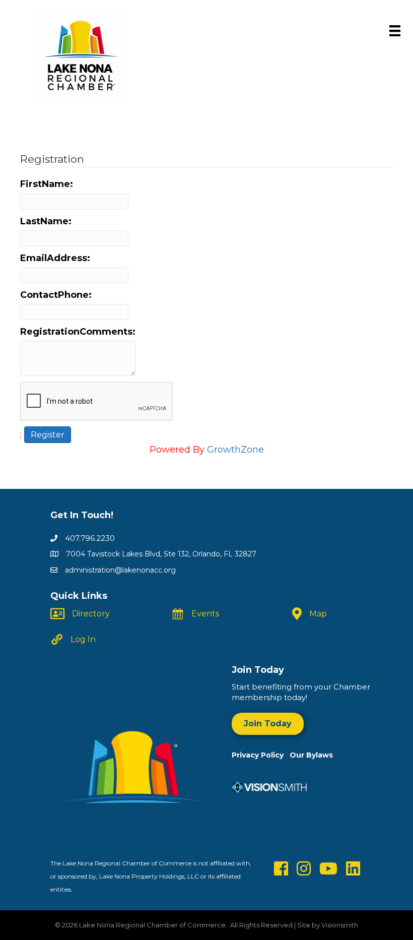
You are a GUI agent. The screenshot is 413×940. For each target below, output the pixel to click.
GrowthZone (235, 449)
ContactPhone (54, 294)
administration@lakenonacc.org (120, 570)
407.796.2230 (90, 538)
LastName (44, 221)
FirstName (45, 184)
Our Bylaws (311, 755)
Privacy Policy (261, 755)
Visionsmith (339, 925)
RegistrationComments (76, 331)
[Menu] (395, 31)
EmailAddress (53, 258)
